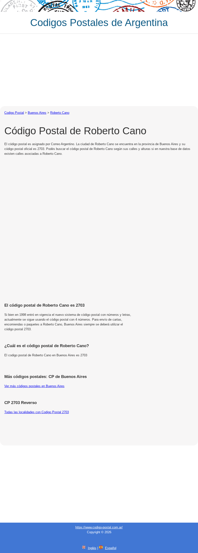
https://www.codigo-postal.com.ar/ (99, 527)
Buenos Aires (37, 113)
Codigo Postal (14, 113)
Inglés (92, 548)
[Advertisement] (99, 70)
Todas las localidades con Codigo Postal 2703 (36, 412)
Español (110, 548)
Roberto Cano (59, 113)
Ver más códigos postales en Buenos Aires (34, 386)
